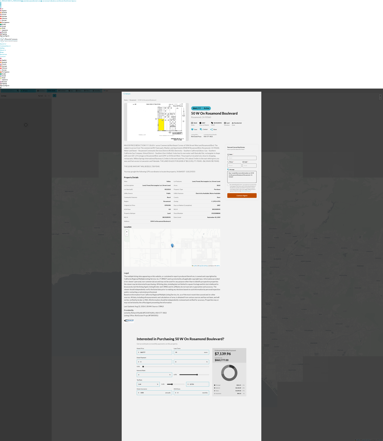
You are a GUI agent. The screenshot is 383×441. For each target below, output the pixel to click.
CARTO (218, 265)
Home (126, 100)
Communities (4, 46)
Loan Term (177, 348)
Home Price (140, 348)
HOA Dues (177, 389)
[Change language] (1, 9)
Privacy (248, 191)
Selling (2, 48)
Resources (3, 54)
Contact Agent (242, 195)
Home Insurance (142, 389)
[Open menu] (0, 88)
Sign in (7, 36)
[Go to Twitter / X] (0, 5)
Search (2, 44)
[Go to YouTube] (0, 7)
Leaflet (195, 265)
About (2, 50)
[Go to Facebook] (0, 3)
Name (231, 154)
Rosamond (133, 100)
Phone (231, 162)
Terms (243, 191)
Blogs (2, 52)
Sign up (2, 36)
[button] (172, 246)
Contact (3, 56)
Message (231, 169)
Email (246, 162)
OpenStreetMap (203, 265)
